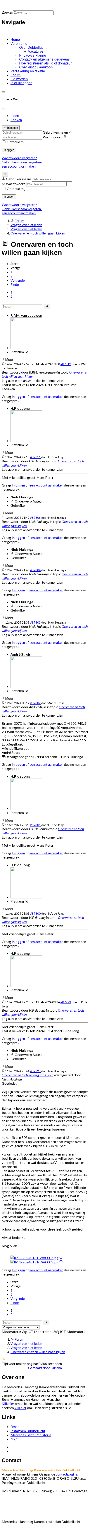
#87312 (66, 364)
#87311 (35, 457)
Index (14, 115)
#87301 (35, 825)
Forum (15, 75)
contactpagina (66, 1474)
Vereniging (18, 43)
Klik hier (8, 1403)
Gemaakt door (39, 1368)
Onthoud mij (16, 142)
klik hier (20, 1408)
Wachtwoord (52, 137)
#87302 (35, 703)
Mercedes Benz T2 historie (30, 1435)
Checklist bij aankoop (36, 67)
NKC (14, 1439)
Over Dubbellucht (32, 47)
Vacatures (35, 51)
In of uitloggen (21, 83)
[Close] (3, 109)
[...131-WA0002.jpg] (34, 1258)
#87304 (35, 570)
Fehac (14, 1426)
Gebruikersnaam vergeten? (22, 162)
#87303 (35, 622)
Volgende (17, 280)
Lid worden (19, 79)
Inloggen (8, 150)
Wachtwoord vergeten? (19, 158)
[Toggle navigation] (3, 92)
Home (15, 39)
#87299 (66, 1002)
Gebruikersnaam (55, 132)
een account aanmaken (19, 166)
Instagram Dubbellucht (27, 1431)
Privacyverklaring (32, 55)
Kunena (56, 1368)
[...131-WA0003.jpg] (34, 1262)
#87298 (35, 1071)
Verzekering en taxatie (27, 71)
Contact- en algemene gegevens (44, 59)
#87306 (35, 517)
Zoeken (7, 12)
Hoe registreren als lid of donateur (45, 63)
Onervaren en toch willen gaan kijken (27, 1075)
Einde (14, 284)
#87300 (35, 913)
